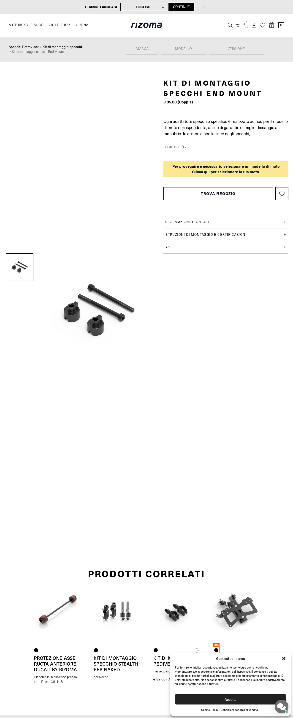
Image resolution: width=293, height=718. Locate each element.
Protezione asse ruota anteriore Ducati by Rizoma (55, 664)
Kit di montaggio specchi (62, 46)
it (281, 25)
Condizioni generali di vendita (239, 710)
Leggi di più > (174, 147)
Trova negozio (218, 193)
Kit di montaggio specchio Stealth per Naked (116, 664)
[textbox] (142, 48)
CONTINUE (181, 7)
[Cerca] (230, 25)
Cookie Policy (209, 710)
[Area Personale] (254, 25)
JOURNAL (82, 25)
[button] (284, 658)
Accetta (230, 699)
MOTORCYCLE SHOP (26, 25)
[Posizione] (237, 25)
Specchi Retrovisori (24, 46)
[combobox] (142, 49)
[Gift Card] (271, 25)
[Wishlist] (262, 25)
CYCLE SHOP (59, 25)
